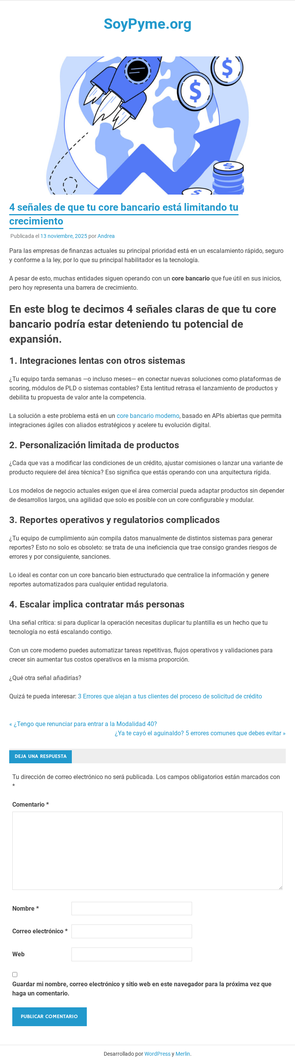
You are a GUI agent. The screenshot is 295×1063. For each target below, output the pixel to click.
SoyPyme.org (148, 23)
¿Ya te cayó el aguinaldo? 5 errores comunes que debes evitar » (200, 733)
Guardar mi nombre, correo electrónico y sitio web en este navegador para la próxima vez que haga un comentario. (142, 988)
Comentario (30, 804)
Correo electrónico (40, 931)
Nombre (25, 908)
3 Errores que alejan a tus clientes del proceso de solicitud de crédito (170, 696)
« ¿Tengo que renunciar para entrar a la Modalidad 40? (83, 724)
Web (18, 954)
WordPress (157, 1054)
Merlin (183, 1054)
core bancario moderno (148, 415)
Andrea (106, 236)
